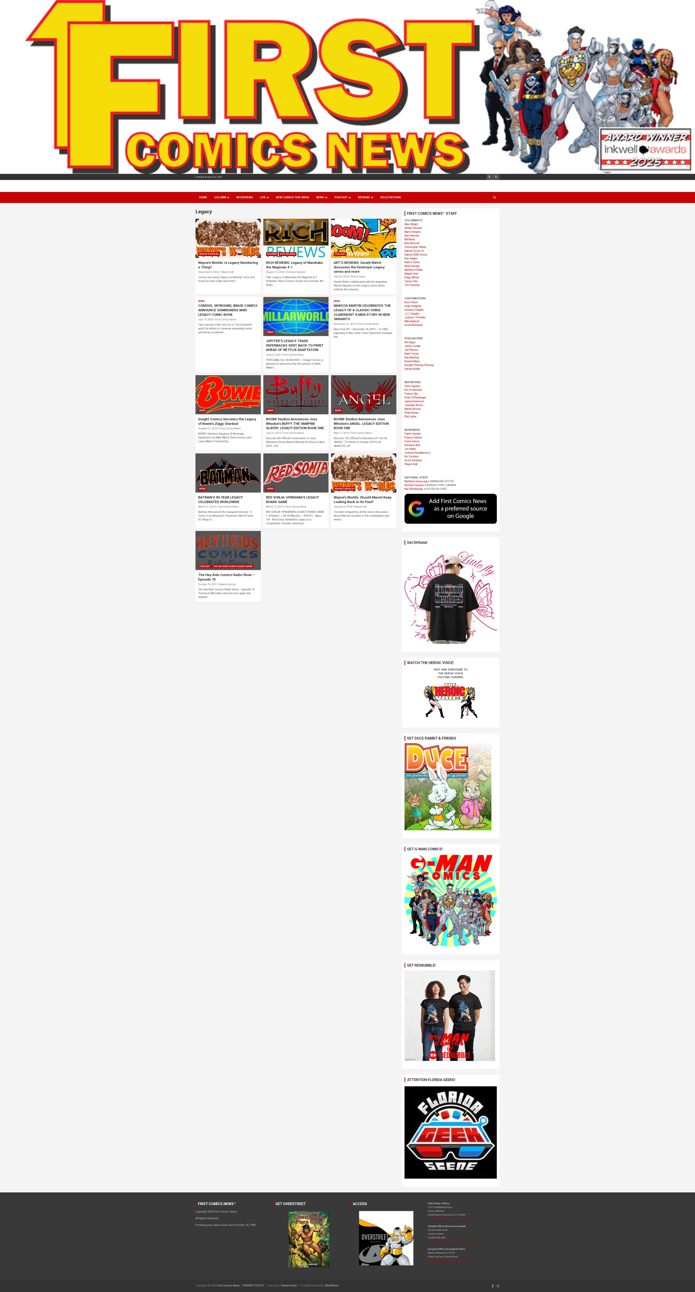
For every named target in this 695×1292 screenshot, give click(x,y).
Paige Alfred (412, 277)
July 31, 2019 (273, 433)
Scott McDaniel (413, 325)
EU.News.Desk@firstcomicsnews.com (447, 1260)
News (320, 197)
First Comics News (225, 319)
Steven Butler (412, 368)
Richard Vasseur (296, 272)
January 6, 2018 (343, 506)
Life (263, 197)
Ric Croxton (411, 456)
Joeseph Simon (414, 405)
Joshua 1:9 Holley (415, 317)
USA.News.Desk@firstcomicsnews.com (448, 1218)
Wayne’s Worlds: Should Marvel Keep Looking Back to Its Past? (362, 499)
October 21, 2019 (208, 428)
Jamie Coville (412, 346)
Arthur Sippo (358, 276)
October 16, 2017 (208, 584)
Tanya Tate (411, 281)
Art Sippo (410, 342)
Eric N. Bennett (413, 389)
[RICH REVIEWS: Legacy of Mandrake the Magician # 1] (296, 238)
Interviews (244, 197)
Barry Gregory (413, 231)
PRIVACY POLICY (253, 1285)
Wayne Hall (227, 272)
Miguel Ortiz (411, 273)
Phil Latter (410, 416)
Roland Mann (412, 361)
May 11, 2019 (341, 433)
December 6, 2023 (208, 272)
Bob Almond (412, 243)
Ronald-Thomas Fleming (419, 365)
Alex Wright (411, 224)
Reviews (364, 197)
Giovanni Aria (412, 445)
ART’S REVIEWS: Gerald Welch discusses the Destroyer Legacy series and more (359, 267)
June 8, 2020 (273, 354)
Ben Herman (412, 235)
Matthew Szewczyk (416, 481)
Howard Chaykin (414, 309)
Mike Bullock (412, 321)
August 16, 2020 (275, 272)
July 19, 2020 (205, 319)
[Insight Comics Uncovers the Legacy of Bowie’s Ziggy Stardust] (228, 394)
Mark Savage (412, 266)
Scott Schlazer (413, 460)
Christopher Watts (415, 247)
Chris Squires (412, 386)
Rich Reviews (287, 254)
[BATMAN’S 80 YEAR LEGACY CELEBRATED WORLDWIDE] (228, 473)
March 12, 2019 (275, 506)
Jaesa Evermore (414, 401)
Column (220, 197)
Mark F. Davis (412, 262)
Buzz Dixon (411, 302)
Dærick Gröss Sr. (414, 250)
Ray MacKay (412, 357)
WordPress (331, 1285)
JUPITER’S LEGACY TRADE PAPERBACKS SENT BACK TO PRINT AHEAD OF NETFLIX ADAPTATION (294, 345)
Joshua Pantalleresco (417, 452)
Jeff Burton (411, 349)
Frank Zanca (412, 441)
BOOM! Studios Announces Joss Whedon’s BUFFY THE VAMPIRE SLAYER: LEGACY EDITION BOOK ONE (295, 423)
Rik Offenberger (414, 489)
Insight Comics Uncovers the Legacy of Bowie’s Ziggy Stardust (227, 421)
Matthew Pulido (414, 269)
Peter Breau (411, 412)
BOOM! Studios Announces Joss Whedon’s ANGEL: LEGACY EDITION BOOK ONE (361, 423)
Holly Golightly (413, 306)
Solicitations (390, 197)
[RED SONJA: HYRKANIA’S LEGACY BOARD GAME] (296, 473)
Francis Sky (411, 393)
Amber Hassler (413, 228)
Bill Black (410, 239)
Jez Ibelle (410, 449)
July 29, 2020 (341, 276)
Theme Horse (289, 1285)
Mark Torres (412, 353)
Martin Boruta (228, 584)
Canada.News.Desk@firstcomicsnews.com (449, 1241)
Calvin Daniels (413, 433)
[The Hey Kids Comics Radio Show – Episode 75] (228, 550)
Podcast (341, 197)
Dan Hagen (411, 258)
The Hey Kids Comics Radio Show (232, 566)
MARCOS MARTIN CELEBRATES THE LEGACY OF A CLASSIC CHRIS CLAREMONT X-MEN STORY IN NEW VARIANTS (362, 312)
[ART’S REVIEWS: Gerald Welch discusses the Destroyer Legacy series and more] (364, 238)
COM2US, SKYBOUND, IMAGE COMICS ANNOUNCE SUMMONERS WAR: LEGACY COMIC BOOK (227, 310)
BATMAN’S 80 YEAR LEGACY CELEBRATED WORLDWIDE (220, 499)
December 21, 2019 (345, 324)
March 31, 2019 (207, 506)
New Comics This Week (292, 197)
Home (203, 197)
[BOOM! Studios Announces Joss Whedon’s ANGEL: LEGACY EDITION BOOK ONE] (364, 394)
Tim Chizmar (412, 285)
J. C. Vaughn (412, 313)
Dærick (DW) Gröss (416, 254)
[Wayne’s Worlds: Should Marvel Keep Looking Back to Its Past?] (364, 473)
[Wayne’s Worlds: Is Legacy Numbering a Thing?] (228, 238)
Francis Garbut (413, 437)
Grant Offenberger (415, 397)
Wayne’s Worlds (209, 254)
